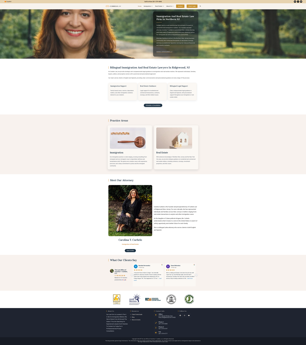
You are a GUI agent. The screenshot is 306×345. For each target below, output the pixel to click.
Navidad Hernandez (144, 265)
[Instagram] (298, 1)
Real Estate (162, 152)
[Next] (196, 274)
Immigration (116, 152)
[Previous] (132, 274)
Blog (133, 317)
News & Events (136, 320)
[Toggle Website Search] (200, 6)
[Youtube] (301, 1)
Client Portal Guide (137, 314)
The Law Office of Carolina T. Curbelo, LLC (121, 271)
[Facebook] (295, 1)
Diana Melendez (175, 265)
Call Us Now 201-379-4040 (153, 1)
